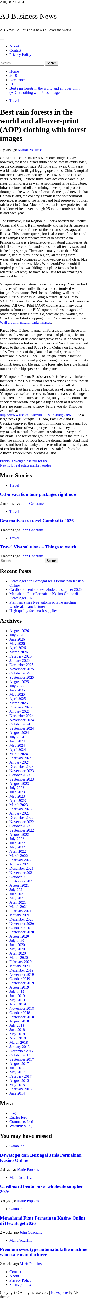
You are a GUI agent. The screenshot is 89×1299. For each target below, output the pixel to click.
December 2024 (21, 716)
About (14, 46)
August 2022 (19, 834)
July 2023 (16, 788)
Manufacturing (20, 1177)
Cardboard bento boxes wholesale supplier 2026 (45, 589)
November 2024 (21, 720)
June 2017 (17, 1068)
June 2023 (17, 792)
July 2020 (16, 941)
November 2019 (21, 974)
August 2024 (19, 733)
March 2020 (18, 958)
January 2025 (19, 711)
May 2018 (17, 1034)
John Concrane (32, 503)
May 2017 (17, 1072)
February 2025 (20, 707)
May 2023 (17, 796)
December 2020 (21, 919)
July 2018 (16, 1025)
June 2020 (17, 945)
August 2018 (19, 1021)
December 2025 (21, 665)
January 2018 (19, 1047)
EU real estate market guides (25, 465)
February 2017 (20, 1076)
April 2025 (17, 699)
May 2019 (17, 1000)
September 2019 (21, 983)
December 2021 (21, 868)
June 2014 (17, 1093)
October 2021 (19, 877)
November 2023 (21, 771)
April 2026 (17, 648)
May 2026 (17, 643)
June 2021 (17, 894)
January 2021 (19, 915)
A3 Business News (28, 16)
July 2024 (16, 737)
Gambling (16, 1146)
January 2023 (19, 813)
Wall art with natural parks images (25, 322)
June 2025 (17, 690)
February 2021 (20, 911)
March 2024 (18, 754)
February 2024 (20, 758)
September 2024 (21, 728)
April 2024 (17, 750)
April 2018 (17, 1038)
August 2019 (19, 987)
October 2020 (19, 928)
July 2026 (16, 635)
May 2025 (17, 694)
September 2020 (21, 932)
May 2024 (17, 745)
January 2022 (19, 864)
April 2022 (17, 851)
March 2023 (18, 805)
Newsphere (59, 1293)
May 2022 (17, 847)
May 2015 (17, 1085)
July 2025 (16, 686)
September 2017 (21, 1059)
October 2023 (19, 775)
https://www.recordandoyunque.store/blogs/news (36, 415)
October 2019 (19, 979)
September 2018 (21, 1017)
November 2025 (21, 669)
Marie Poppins (28, 1169)
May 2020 (17, 949)
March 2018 (18, 1042)
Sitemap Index (20, 1284)
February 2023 (20, 809)
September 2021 (21, 881)
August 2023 (19, 784)
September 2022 (21, 830)
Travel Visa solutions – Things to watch (38, 546)
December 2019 (21, 970)
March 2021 (18, 907)
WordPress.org (20, 1126)
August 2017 (19, 1064)
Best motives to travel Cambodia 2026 (37, 520)
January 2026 (19, 660)
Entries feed (18, 1117)
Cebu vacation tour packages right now (38, 494)
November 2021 (21, 873)
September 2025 (21, 677)
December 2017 (21, 1051)
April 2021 (17, 902)
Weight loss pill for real (24, 461)
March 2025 (18, 703)
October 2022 (19, 826)
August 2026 (19, 631)
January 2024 (19, 762)
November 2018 (21, 1008)
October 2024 (19, 724)
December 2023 (21, 767)
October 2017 (19, 1055)
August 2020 (19, 936)
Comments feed (21, 1122)
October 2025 (19, 673)
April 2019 (17, 1004)
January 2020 (19, 966)
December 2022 (21, 817)
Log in (14, 1113)
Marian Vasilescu (31, 150)
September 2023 (21, 779)
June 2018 (17, 1030)
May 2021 (17, 898)
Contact (15, 50)
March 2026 (18, 652)
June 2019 (17, 996)
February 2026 (20, 656)
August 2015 (19, 1081)
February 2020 (20, 962)
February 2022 (20, 860)
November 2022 (21, 822)
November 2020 (21, 924)
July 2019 (16, 991)
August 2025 (19, 682)
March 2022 (18, 856)
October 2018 (19, 1013)
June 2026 (17, 639)
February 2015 (20, 1089)
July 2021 (16, 890)
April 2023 (17, 800)
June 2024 (17, 741)
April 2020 (17, 953)
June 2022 (17, 843)
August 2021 (19, 885)
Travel (14, 101)
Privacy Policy (20, 55)
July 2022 (16, 839)
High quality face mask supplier (33, 611)
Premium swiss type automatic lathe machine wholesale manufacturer (42, 604)
